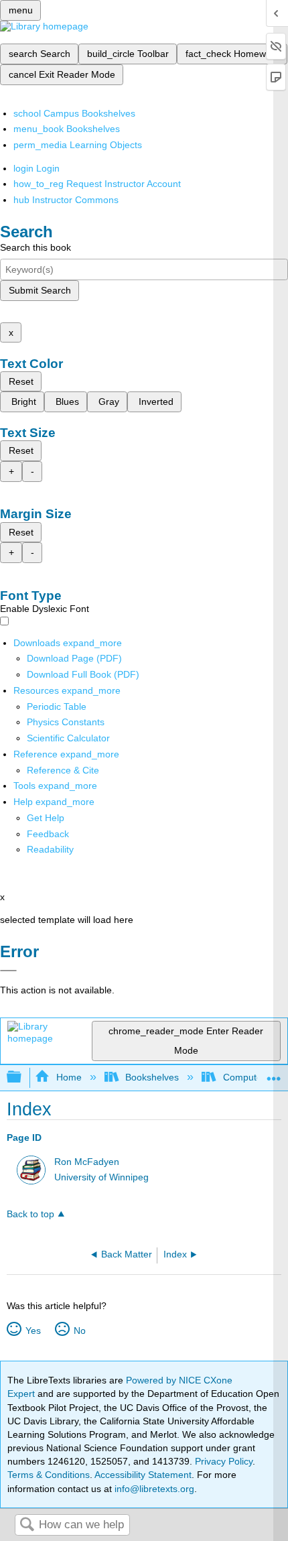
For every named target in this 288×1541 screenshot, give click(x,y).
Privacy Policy (224, 1461)
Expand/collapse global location (274, 1073)
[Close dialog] (8, 970)
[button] (48, 833)
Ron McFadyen (86, 1162)
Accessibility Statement (143, 1474)
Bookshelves (152, 1077)
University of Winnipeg (101, 1177)
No (79, 1330)
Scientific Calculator (68, 738)
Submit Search (40, 290)
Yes (32, 1330)
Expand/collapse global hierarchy (22, 1077)
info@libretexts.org (153, 1488)
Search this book (35, 247)
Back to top (30, 1214)
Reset (21, 381)
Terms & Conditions (48, 1474)
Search (27, 1525)
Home (69, 1077)
